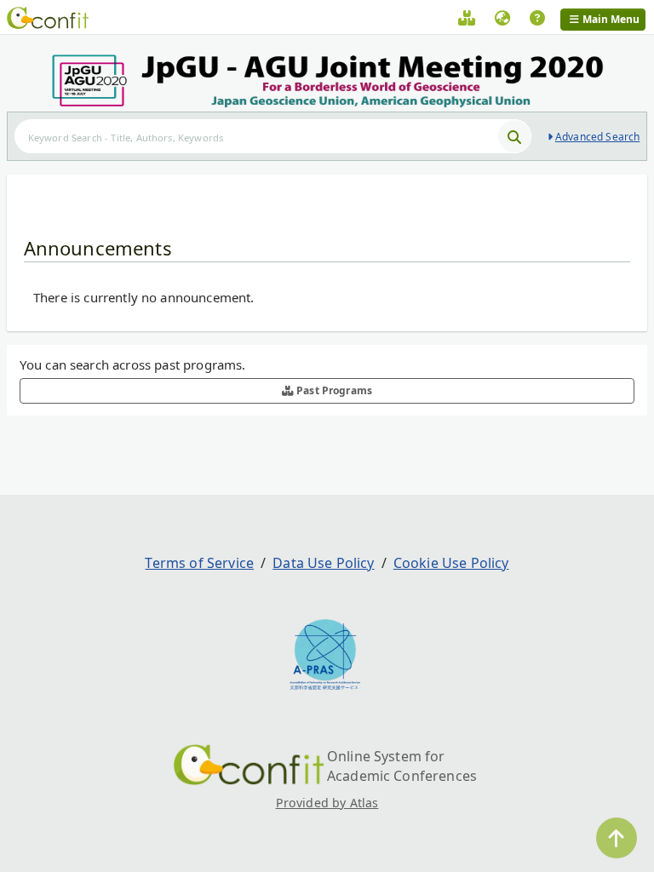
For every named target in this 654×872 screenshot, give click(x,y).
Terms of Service (199, 563)
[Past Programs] (466, 20)
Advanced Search (597, 136)
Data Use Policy (323, 563)
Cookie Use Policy (451, 563)
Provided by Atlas (327, 803)
